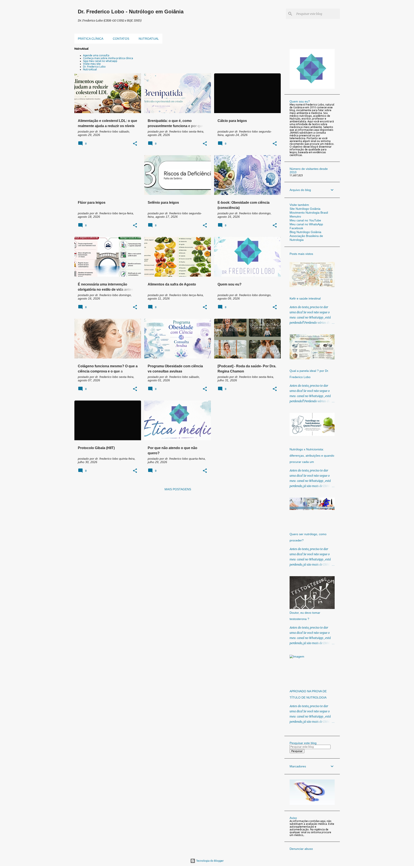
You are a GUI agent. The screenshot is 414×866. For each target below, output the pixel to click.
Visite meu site (92, 63)
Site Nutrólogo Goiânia (305, 208)
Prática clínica (90, 38)
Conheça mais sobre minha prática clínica (108, 58)
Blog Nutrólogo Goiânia (305, 232)
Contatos (121, 38)
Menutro (295, 216)
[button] (135, 144)
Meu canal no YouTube (305, 220)
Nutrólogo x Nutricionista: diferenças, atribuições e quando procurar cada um (312, 456)
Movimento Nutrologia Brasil (309, 212)
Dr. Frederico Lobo (94, 66)
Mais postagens (178, 489)
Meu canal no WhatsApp (306, 224)
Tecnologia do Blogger (209, 860)
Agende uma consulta (96, 55)
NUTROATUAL (149, 38)
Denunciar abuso (301, 848)
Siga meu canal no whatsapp (100, 61)
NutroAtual (90, 69)
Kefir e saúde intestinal (305, 298)
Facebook (296, 228)
